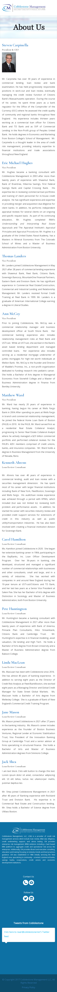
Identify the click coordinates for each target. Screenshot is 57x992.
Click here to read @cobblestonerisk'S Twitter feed (26, 934)
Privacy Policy (28, 987)
